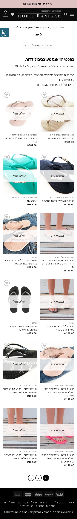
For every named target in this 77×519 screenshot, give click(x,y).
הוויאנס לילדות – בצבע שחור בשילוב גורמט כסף (23, 328)
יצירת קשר (26, 506)
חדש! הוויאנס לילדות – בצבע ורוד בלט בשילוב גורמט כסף (21, 262)
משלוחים (9, 502)
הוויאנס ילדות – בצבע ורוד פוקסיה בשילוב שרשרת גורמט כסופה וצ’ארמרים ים (57, 458)
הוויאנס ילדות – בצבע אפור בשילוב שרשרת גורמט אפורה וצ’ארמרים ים (57, 264)
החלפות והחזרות (46, 506)
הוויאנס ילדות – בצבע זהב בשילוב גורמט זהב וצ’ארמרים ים (20, 456)
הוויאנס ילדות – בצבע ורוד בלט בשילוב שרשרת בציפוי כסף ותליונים (59, 392)
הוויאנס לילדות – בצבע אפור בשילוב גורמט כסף (60, 328)
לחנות (43, 502)
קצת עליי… (57, 502)
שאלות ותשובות (27, 502)
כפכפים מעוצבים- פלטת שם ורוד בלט (21, 140)
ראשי (71, 502)
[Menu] (72, 14)
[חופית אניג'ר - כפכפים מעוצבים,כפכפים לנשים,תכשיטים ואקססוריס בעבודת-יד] (39, 14)
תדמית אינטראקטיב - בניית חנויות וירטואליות (27, 512)
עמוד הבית (58, 27)
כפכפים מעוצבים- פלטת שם (60, 138)
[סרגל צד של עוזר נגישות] (4, 32)
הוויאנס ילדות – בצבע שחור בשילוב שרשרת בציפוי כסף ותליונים (20, 390)
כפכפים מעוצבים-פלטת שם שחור (58, 201)
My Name (32, 201)
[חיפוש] (65, 14)
